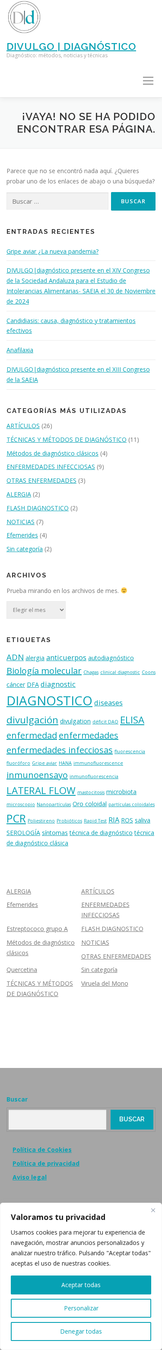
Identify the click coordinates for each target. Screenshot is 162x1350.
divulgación (32, 719)
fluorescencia (129, 751)
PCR (16, 818)
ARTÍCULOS (23, 426)
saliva (142, 820)
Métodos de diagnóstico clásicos (52, 453)
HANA (65, 763)
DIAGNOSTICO (49, 700)
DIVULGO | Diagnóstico (71, 46)
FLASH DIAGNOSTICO (37, 508)
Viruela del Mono (104, 983)
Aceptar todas (81, 1285)
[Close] (153, 1210)
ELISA (132, 719)
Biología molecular (44, 671)
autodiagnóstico (111, 658)
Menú (148, 81)
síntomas (55, 833)
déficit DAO (105, 722)
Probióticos (69, 821)
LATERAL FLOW (41, 790)
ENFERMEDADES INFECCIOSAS (50, 466)
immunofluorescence (98, 763)
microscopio (20, 804)
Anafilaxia (19, 350)
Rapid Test (95, 821)
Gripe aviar (44, 763)
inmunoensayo (37, 775)
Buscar (17, 1099)
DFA (33, 684)
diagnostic (58, 684)
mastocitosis (91, 792)
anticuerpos (66, 657)
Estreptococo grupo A (37, 929)
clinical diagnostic (120, 672)
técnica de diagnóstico (101, 833)
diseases (108, 703)
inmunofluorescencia (94, 776)
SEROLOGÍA (23, 833)
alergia (34, 658)
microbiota (121, 792)
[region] (81, 1276)
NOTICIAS (20, 522)
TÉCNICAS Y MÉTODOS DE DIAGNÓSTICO (66, 439)
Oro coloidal (90, 804)
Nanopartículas (54, 804)
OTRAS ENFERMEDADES (41, 480)
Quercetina (21, 969)
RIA (113, 820)
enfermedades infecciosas (59, 750)
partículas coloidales (131, 804)
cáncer (15, 684)
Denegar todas (81, 1331)
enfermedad (31, 735)
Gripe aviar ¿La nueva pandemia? (52, 251)
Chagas (90, 672)
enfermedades (88, 735)
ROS (127, 820)
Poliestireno (41, 821)
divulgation (75, 721)
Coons (149, 672)
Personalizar (81, 1308)
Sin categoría (24, 549)
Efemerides (22, 535)
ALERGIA (18, 494)
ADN (15, 657)
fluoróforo (18, 763)
